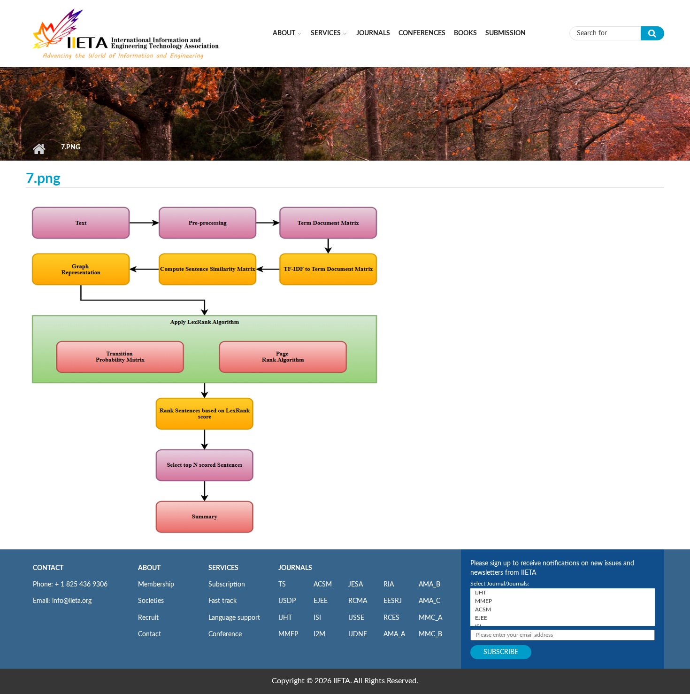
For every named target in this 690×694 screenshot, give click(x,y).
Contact (149, 634)
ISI (317, 618)
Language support (234, 618)
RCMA (357, 601)
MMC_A (430, 618)
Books (465, 33)
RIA (388, 584)
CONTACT (48, 568)
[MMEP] (562, 601)
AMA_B (429, 584)
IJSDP (287, 601)
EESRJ (392, 601)
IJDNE (357, 634)
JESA (355, 584)
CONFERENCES (422, 33)
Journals (373, 33)
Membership (156, 584)
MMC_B (430, 634)
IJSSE (356, 618)
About (284, 33)
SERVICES (223, 568)
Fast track (222, 601)
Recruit (148, 618)
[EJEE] (562, 618)
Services (326, 33)
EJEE (321, 601)
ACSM (323, 584)
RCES (391, 618)
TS (282, 584)
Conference (225, 634)
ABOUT (149, 568)
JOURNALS (295, 568)
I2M (319, 634)
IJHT (285, 618)
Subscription (226, 584)
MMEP (288, 634)
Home (39, 149)
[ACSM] (562, 609)
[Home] (126, 33)
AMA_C (429, 601)
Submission (505, 33)
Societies (151, 601)
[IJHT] (562, 592)
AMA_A (394, 634)
